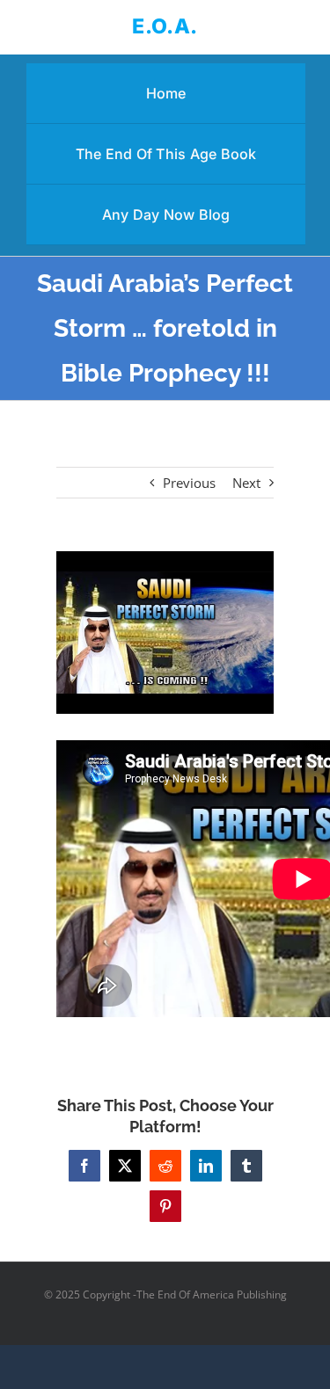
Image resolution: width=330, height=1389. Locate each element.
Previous (189, 482)
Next (246, 482)
